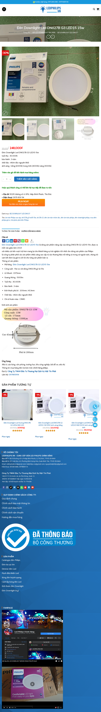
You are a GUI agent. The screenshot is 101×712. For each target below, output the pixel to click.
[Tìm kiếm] (94, 9)
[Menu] (4, 9)
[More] (26, 240)
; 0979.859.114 (58, 2)
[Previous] (7, 81)
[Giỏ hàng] (98, 9)
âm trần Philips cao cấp (13, 218)
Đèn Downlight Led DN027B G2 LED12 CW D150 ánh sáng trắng (50, 424)
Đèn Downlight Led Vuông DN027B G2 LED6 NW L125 (17, 424)
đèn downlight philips (82, 218)
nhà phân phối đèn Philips (20, 220)
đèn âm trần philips (67, 218)
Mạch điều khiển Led (10, 573)
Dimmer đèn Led (9, 569)
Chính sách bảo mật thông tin (16, 503)
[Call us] (21, 487)
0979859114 (14, 374)
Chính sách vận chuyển (13, 512)
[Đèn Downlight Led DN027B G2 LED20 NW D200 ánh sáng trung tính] (83, 404)
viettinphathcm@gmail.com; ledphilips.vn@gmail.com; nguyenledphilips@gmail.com (36, 464)
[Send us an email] (18, 487)
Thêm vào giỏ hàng (27, 179)
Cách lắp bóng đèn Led (11, 582)
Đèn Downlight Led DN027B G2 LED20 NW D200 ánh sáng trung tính (83, 425)
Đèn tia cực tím (8, 564)
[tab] (11, 231)
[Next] (94, 81)
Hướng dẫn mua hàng (31, 231)
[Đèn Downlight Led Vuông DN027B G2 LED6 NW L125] (17, 404)
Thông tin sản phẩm (11, 231)
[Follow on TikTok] (11, 487)
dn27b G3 (40, 218)
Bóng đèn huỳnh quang (11, 577)
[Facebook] (3, 240)
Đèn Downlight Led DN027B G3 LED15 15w (20, 245)
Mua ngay (6, 436)
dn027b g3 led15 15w (29, 218)
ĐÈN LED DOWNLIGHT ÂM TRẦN (43, 33)
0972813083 (14, 467)
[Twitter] (7, 240)
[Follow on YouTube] (32, 487)
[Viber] (19, 240)
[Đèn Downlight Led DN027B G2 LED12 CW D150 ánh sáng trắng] (50, 404)
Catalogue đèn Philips (11, 560)
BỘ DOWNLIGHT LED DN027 (68, 33)
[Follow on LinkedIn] (29, 487)
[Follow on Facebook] (3, 487)
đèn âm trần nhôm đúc (52, 218)
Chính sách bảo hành (12, 508)
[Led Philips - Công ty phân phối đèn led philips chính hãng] (50, 9)
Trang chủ (26, 33)
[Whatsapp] (23, 240)
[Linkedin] (11, 240)
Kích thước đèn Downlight (13, 586)
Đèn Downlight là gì (10, 590)
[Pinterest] (15, 240)
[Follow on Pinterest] (25, 487)
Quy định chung (9, 498)
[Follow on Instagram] (7, 487)
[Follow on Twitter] (14, 487)
